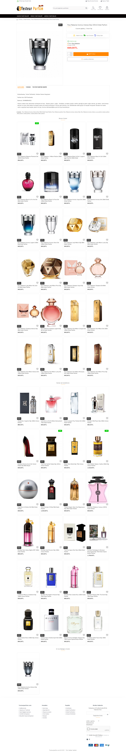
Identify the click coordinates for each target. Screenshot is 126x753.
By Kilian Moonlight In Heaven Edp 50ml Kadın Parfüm (50, 595)
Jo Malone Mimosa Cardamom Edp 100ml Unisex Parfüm (27, 595)
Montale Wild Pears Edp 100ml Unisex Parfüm (97, 421)
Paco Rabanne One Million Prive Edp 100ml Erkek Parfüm (97, 372)
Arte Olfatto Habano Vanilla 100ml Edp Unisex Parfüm (98, 464)
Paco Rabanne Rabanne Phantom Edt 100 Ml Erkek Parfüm (28, 157)
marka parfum (26, 113)
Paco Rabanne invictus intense (88, 112)
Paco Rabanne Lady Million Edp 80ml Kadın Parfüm (74, 243)
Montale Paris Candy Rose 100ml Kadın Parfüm (75, 595)
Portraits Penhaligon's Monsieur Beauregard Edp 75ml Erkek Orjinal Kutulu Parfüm (97, 551)
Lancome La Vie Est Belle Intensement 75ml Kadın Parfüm (51, 421)
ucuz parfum (99, 112)
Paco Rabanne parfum (57, 112)
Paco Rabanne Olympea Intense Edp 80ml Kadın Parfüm (28, 329)
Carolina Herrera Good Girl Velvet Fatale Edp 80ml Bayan (27, 464)
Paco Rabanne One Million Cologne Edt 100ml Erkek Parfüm (75, 329)
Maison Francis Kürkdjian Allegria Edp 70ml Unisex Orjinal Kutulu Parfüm (74, 638)
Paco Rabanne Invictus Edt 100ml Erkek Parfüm (98, 200)
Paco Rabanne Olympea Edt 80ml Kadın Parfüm (96, 286)
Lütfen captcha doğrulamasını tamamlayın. (90, 722)
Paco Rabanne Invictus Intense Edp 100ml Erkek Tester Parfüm (37, 112)
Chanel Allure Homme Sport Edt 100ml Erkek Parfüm (51, 638)
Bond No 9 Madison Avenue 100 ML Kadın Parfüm (97, 507)
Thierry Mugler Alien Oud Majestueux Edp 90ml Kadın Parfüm (74, 507)
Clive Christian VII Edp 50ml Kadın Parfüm (50, 507)
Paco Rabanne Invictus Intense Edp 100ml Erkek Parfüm (27, 687)
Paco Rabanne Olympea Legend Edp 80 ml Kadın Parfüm (51, 329)
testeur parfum (105, 112)
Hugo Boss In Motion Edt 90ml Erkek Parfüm (27, 507)
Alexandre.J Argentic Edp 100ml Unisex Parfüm (28, 421)
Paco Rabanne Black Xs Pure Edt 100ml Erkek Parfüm (50, 200)
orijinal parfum (34, 113)
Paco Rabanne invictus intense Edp (72, 112)
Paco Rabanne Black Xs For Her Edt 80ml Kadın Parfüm (27, 200)
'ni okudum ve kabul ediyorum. (99, 735)
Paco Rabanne (76, 43)
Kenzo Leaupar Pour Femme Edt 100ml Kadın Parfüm (74, 421)
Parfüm (20, 19)
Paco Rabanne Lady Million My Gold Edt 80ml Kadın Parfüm (27, 286)
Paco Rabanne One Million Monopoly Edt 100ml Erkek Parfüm (74, 372)
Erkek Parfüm (27, 19)
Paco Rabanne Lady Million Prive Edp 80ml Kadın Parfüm (51, 286)
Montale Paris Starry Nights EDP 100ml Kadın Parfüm (28, 550)
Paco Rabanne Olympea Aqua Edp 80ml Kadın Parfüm (73, 286)
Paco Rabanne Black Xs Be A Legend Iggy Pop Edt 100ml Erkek (74, 157)
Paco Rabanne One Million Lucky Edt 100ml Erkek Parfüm (51, 372)
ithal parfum (20, 113)
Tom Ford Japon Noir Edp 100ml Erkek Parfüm (74, 550)
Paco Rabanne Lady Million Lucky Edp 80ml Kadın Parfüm (97, 243)
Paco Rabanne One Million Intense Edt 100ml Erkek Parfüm (28, 372)
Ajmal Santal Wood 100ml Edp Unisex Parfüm (28, 638)
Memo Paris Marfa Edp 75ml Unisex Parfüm (73, 464)
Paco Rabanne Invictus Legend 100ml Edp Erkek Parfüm (28, 243)
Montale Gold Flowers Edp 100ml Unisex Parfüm (50, 550)
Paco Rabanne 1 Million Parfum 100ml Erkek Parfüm (51, 157)
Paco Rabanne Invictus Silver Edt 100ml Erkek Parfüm (50, 243)
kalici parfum (41, 113)
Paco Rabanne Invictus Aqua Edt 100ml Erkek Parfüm (75, 200)
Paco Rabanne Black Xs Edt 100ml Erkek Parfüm (96, 157)
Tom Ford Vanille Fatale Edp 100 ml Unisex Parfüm (50, 464)
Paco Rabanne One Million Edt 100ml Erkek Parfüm (97, 329)
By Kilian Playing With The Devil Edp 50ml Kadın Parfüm (97, 595)
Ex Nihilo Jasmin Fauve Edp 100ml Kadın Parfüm (96, 638)
